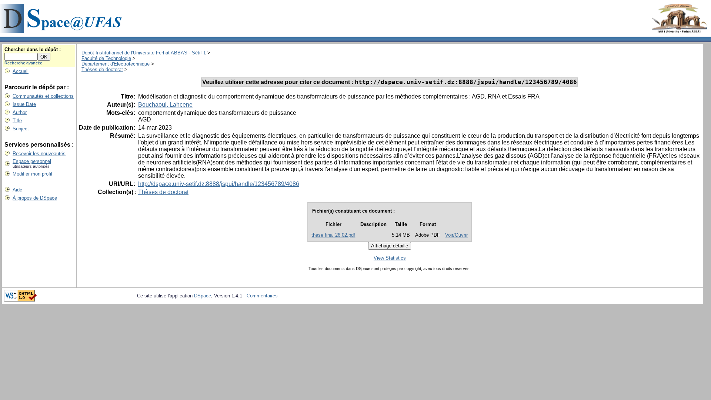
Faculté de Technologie (106, 58)
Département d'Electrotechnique (115, 64)
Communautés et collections (43, 96)
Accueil (21, 71)
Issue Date (24, 104)
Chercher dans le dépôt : (32, 49)
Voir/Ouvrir (456, 235)
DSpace (202, 296)
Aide (17, 190)
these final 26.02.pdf (333, 235)
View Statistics (390, 258)
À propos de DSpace (35, 198)
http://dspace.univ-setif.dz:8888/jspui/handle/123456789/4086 (218, 184)
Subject (21, 128)
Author (20, 112)
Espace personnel (32, 161)
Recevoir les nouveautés (39, 153)
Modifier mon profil (32, 174)
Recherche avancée (23, 63)
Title (17, 120)
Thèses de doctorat (102, 69)
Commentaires (262, 296)
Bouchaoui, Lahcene (165, 104)
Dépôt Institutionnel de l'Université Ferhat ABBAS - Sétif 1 (143, 53)
